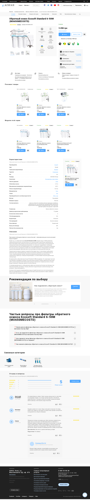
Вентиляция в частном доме (40, 474)
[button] (80, 14)
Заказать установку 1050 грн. (69, 38)
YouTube (18, 496)
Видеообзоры (24, 1)
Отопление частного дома (40, 482)
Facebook (11, 496)
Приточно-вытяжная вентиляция (41, 478)
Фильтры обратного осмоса (32, 11)
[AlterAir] (8, 5)
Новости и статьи (13, 1)
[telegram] (48, 5)
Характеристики (45, 14)
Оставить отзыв (75, 381)
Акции (48, 1)
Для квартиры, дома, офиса (51, 179)
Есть (57, 191)
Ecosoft (56, 164)
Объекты (31, 1)
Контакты (54, 1)
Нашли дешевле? (63, 30)
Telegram (31, 496)
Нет (57, 193)
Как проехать (12, 474)
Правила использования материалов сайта (19, 478)
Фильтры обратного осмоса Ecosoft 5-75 (23, 107)
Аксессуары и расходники (23, 366)
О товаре (13, 14)
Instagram (24, 496)
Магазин (26, 5)
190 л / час (55, 195)
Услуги (20, 5)
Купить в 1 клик (76, 34)
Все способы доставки (20, 80)
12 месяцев (55, 172)
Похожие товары (22, 14)
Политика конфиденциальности (16, 476)
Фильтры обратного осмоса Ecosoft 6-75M (43, 107)
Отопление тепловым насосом (41, 484)
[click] (84, 34)
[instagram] (58, 5)
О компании (4, 1)
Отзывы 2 (51, 89)
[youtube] (55, 5)
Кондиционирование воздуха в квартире (43, 486)
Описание (54, 14)
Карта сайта (12, 480)
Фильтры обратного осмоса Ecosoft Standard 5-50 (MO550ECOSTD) (23, 144)
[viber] (45, 5)
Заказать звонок (63, 484)
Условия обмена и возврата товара (70, 78)
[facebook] (51, 5)
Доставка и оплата (39, 1)
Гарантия (60, 1)
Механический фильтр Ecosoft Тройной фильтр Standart (64, 144)
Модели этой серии (33, 14)
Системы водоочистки (19, 11)
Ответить (30, 404)
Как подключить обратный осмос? (48, 286)
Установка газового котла (40, 490)
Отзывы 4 (19, 24)
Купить (65, 34)
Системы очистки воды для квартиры (37, 366)
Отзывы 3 (71, 125)
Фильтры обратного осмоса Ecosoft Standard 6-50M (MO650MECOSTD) (72, 179)
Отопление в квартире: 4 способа (41, 480)
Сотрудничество (68, 1)
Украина (56, 169)
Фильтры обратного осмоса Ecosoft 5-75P (64, 107)
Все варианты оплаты (44, 78)
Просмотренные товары (70, 14)
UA (87, 1)
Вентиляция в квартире (39, 476)
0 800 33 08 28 (63, 471)
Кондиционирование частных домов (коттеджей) (45, 488)
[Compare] (28, 114)
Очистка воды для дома (9, 366)
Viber (36, 496)
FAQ (61, 14)
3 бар (57, 181)
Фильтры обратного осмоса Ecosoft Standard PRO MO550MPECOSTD (43, 144)
